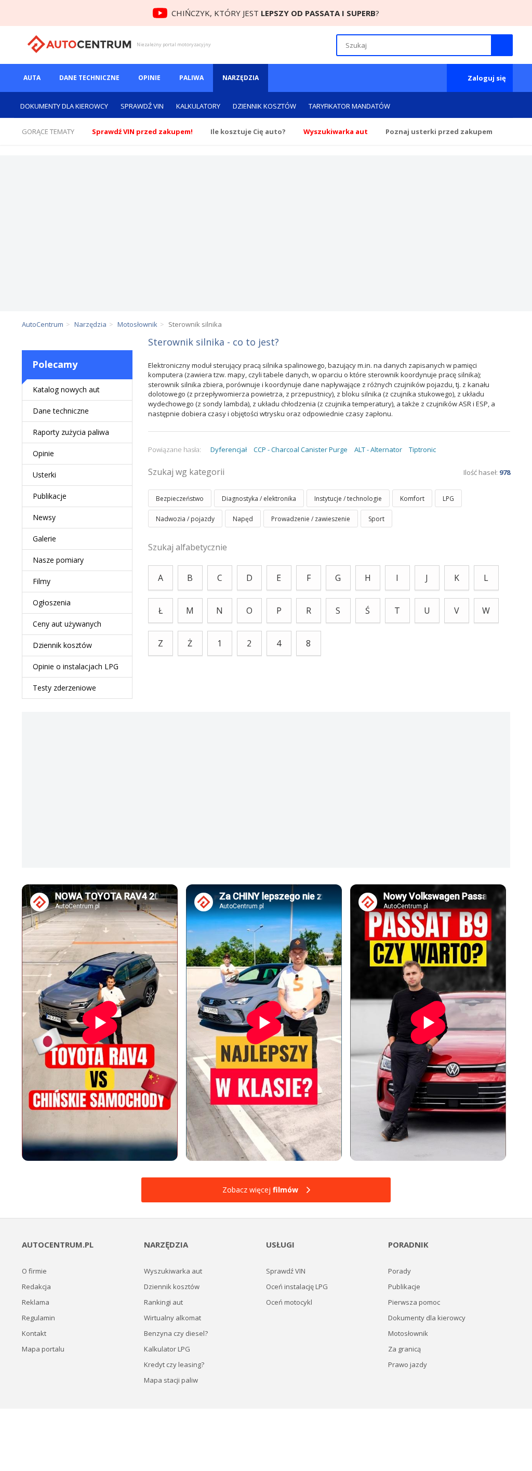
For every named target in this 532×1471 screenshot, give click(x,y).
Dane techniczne (89, 77)
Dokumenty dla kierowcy (64, 106)
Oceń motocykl (289, 1302)
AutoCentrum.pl (79, 44)
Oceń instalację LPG (297, 1286)
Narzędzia (240, 77)
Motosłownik (408, 1333)
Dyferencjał (228, 449)
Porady (399, 1271)
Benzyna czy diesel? (176, 1333)
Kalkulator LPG (167, 1349)
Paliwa (191, 77)
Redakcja (36, 1286)
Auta (32, 77)
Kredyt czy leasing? (174, 1364)
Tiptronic (422, 449)
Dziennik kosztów (264, 106)
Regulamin (38, 1317)
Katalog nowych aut (66, 389)
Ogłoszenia (52, 602)
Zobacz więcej (260, 1190)
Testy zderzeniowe (64, 688)
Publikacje (49, 496)
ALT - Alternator (378, 449)
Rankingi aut (163, 1302)
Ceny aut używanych (67, 624)
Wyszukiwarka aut (173, 1271)
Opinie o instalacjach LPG (75, 666)
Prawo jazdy (407, 1364)
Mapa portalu (43, 1349)
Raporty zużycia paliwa (71, 432)
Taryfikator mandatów (349, 106)
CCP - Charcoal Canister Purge (301, 449)
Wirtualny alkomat (172, 1317)
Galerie (44, 539)
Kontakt (34, 1333)
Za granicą (404, 1349)
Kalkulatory (198, 106)
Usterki (44, 475)
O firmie (34, 1271)
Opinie (149, 77)
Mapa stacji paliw (171, 1380)
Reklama (35, 1302)
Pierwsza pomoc (414, 1302)
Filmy (41, 581)
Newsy (44, 517)
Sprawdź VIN (142, 106)
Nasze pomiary (58, 560)
